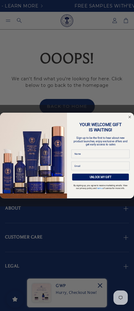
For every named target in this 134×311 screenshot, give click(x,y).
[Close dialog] (129, 117)
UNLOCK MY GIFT (100, 176)
